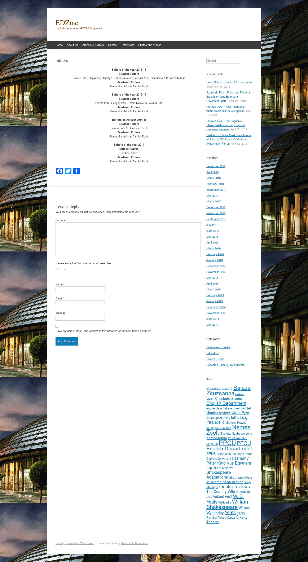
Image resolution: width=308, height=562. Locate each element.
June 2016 (212, 231)
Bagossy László (219, 388)
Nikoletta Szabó (230, 433)
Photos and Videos (149, 45)
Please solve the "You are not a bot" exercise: (83, 263)
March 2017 (213, 201)
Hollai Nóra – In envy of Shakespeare (229, 82)
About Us (72, 45)
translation (243, 491)
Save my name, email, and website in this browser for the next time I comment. (104, 331)
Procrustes (223, 454)
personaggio (216, 437)
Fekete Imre (231, 408)
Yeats (230, 512)
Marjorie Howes (235, 422)
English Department (226, 403)
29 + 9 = (61, 269)
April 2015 (212, 283)
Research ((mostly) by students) (225, 365)
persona (246, 433)
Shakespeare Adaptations (218, 474)
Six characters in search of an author (229, 479)
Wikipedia (224, 502)
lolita (235, 417)
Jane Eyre (240, 412)
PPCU (227, 442)
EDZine (67, 22)
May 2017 (212, 195)
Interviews (128, 45)
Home (59, 45)
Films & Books (215, 359)
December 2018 (215, 166)
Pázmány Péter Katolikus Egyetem (228, 460)
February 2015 (215, 295)
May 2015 (212, 278)
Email (60, 298)
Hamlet (245, 407)
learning (225, 418)
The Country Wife (220, 491)
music (210, 428)
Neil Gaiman (223, 428)
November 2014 (215, 313)
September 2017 (216, 190)
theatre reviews (234, 486)
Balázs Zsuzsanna (228, 390)
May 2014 (212, 324)
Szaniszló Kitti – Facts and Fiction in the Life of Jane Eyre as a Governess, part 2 (228, 96)
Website (60, 313)
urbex (209, 497)
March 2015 (213, 289)
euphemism (214, 408)
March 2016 (213, 248)
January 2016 (214, 260)
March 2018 (213, 178)
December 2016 (215, 207)
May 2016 (212, 236)
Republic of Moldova (219, 468)
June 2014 (212, 319)
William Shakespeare (228, 503)
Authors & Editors (93, 45)
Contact (113, 45)
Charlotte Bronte (228, 398)
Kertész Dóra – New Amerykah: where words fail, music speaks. (225, 109)
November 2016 (215, 213)
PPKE (211, 453)
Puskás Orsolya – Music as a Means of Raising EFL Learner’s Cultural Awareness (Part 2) (228, 139)
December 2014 (215, 307)
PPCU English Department (229, 445)
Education (212, 353)
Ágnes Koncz (226, 517)
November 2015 (215, 272)
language (212, 418)
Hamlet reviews (219, 412)
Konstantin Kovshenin (134, 543)
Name (60, 284)
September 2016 (216, 219)
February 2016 (215, 254)
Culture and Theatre (218, 347)
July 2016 (212, 225)
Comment (61, 220)
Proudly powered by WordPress (75, 543)
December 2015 (215, 266)
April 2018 (212, 172)
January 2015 (214, 301)
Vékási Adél (222, 496)
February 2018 (215, 184)
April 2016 (212, 242)
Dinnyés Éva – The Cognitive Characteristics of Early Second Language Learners (225, 125)
